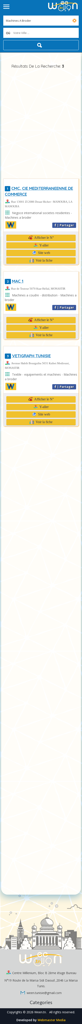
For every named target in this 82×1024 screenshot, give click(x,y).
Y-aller (44, 245)
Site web (43, 253)
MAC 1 (15, 281)
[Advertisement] (41, 124)
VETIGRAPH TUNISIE (29, 355)
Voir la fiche (43, 260)
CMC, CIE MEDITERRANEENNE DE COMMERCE (39, 191)
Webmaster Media (52, 1020)
